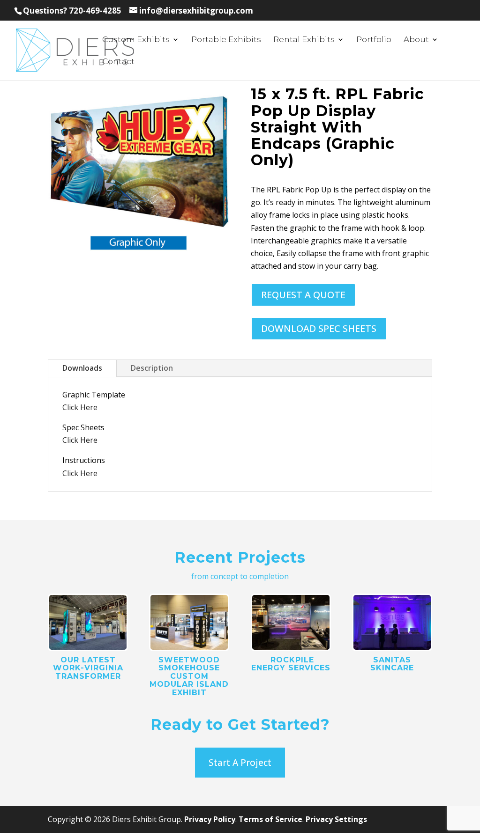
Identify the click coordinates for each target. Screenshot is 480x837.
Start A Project (240, 762)
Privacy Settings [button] (336, 819)
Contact (118, 62)
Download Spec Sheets (318, 328)
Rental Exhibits (304, 40)
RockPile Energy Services (290, 664)
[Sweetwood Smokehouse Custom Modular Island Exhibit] (189, 622)
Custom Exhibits (136, 40)
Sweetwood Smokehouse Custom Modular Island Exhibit (189, 676)
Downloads (82, 368)
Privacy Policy (209, 819)
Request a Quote (303, 294)
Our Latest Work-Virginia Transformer (88, 668)
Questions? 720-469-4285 (72, 10)
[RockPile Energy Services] (291, 622)
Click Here (80, 407)
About (416, 40)
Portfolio (373, 40)
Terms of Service (270, 819)
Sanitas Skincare (392, 664)
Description (152, 368)
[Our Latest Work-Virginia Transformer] (88, 622)
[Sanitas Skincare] (392, 622)
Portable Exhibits (226, 40)
